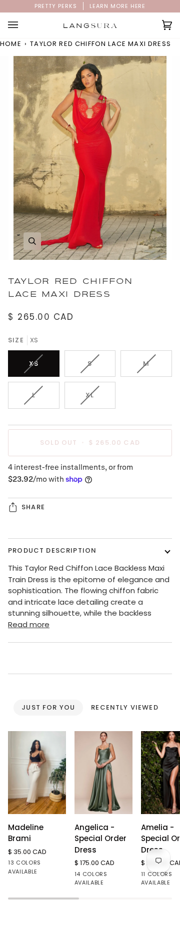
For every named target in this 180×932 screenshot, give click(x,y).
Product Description (52, 550)
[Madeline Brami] (37, 772)
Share (33, 507)
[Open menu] (23, 25)
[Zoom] (32, 241)
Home (11, 43)
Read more (29, 624)
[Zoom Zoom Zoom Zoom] (90, 158)
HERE (138, 6)
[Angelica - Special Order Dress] (103, 772)
